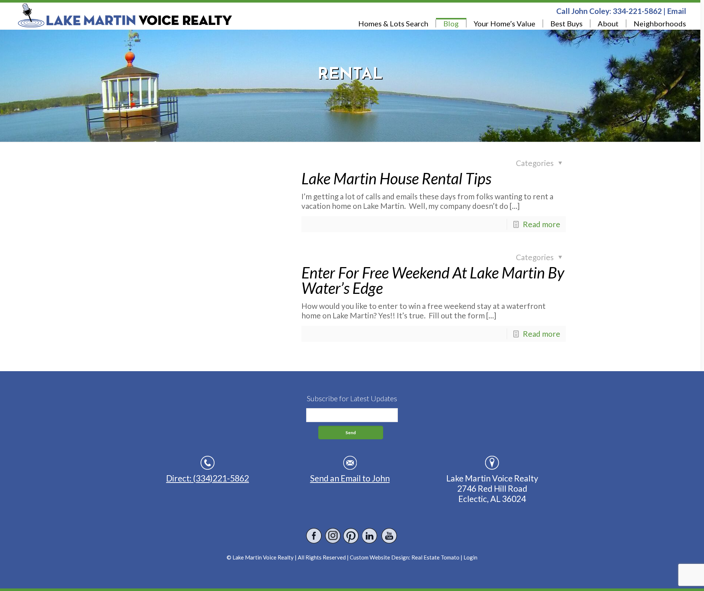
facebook (314, 536)
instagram (332, 536)
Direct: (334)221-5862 (207, 478)
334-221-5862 (637, 10)
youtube (389, 536)
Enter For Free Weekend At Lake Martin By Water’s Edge (432, 280)
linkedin (370, 536)
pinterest (351, 536)
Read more (541, 224)
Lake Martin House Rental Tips (396, 178)
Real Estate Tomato (435, 557)
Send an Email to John (350, 478)
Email (676, 10)
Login (470, 557)
